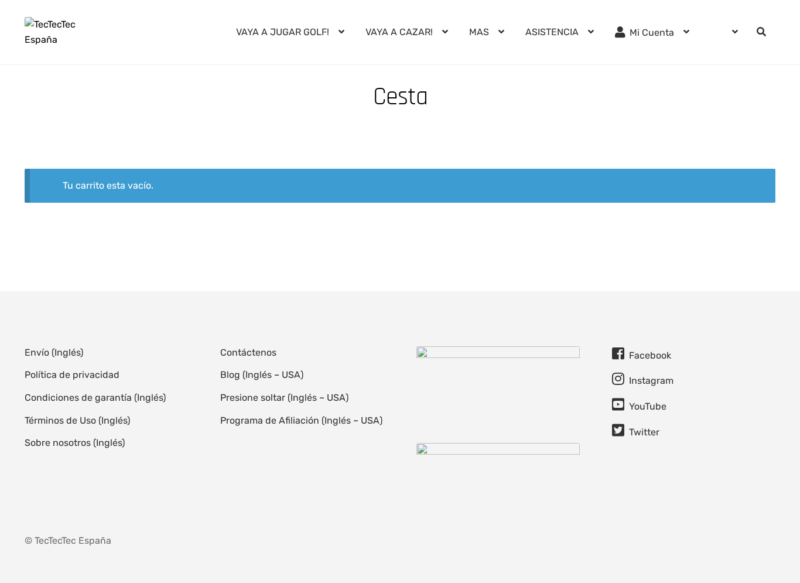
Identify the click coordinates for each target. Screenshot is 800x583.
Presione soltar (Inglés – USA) (284, 397)
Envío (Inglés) (54, 352)
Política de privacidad (72, 374)
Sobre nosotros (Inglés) (75, 442)
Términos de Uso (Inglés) (77, 420)
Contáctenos (248, 352)
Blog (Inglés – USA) (261, 374)
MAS (479, 31)
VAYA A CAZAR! (399, 31)
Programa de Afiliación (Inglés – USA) (301, 420)
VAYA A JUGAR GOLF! (282, 31)
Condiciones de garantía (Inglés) (95, 397)
